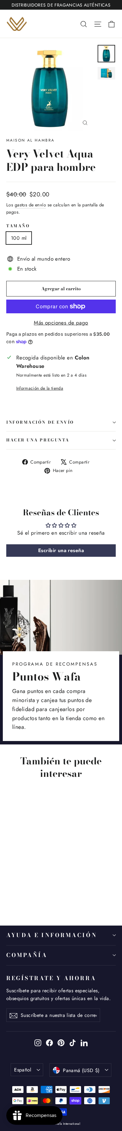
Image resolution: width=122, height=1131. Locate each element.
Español (23, 1069)
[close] (105, 1101)
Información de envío (40, 422)
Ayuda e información (51, 935)
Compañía (26, 955)
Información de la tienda (39, 388)
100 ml (19, 238)
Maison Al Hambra (30, 140)
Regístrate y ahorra (51, 978)
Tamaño (18, 226)
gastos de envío (30, 205)
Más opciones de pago (61, 322)
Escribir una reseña (61, 550)
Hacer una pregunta (37, 440)
